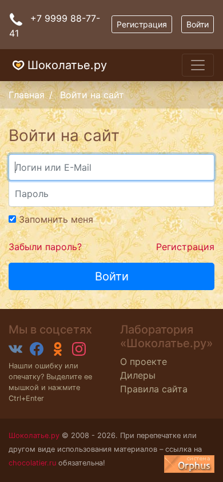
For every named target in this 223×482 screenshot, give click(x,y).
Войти (197, 24)
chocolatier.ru (32, 463)
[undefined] (189, 464)
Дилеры (138, 375)
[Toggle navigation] (198, 65)
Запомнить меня (54, 219)
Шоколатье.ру (67, 65)
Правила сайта (154, 389)
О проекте (143, 361)
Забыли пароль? (45, 246)
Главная (27, 95)
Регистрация (142, 24)
